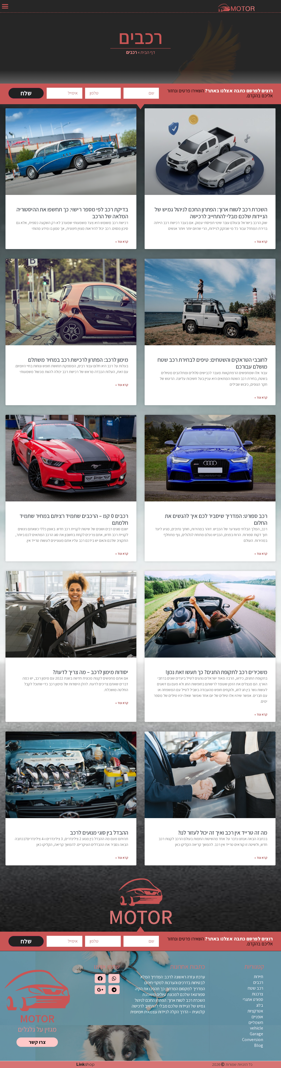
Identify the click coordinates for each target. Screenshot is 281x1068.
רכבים (258, 982)
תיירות (258, 976)
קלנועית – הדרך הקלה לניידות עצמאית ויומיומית (167, 1012)
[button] (5, 6)
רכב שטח (255, 988)
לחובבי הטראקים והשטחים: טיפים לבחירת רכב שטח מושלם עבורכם (212, 363)
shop (85, 1064)
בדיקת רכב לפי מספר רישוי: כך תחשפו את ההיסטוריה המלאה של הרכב (72, 213)
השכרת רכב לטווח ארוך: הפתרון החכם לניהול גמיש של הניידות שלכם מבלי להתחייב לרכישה (210, 213)
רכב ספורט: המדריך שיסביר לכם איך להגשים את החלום (216, 519)
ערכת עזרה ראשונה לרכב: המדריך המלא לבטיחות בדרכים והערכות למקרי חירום (172, 980)
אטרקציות (255, 1011)
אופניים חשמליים (256, 1019)
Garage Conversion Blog (252, 1039)
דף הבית (147, 52)
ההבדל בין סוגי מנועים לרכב (99, 832)
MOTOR (37, 1018)
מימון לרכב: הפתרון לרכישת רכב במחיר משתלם (78, 359)
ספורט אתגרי (253, 999)
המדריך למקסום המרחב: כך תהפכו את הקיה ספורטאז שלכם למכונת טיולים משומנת (170, 991)
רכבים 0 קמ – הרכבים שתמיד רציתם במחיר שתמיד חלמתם (73, 519)
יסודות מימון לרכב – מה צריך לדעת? (90, 672)
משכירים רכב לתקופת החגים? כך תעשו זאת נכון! (216, 672)
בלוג (259, 1005)
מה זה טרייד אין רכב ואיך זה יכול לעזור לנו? (222, 832)
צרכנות (257, 994)
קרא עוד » (260, 241)
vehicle (256, 1028)
